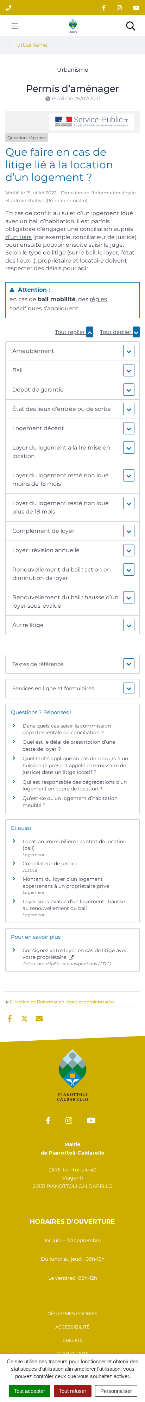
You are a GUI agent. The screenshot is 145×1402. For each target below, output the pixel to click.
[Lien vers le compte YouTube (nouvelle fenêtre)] (136, 7)
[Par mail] (39, 1018)
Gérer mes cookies (72, 1313)
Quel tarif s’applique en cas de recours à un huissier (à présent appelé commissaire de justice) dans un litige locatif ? (75, 765)
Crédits (73, 1340)
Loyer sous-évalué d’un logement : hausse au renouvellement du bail (74, 905)
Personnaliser (116, 1391)
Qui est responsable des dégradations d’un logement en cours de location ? (75, 785)
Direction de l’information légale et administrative (62, 1001)
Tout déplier (116, 332)
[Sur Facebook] (9, 1018)
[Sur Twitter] (24, 1018)
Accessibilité (72, 1327)
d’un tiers (18, 237)
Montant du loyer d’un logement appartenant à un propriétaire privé (66, 882)
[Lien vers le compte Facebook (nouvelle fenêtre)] (103, 7)
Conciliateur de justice (50, 863)
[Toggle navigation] (15, 25)
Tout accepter (29, 1391)
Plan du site (72, 1353)
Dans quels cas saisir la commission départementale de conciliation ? (67, 729)
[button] (72, 351)
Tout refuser (72, 1391)
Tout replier (70, 332)
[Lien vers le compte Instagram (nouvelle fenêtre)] (119, 7)
